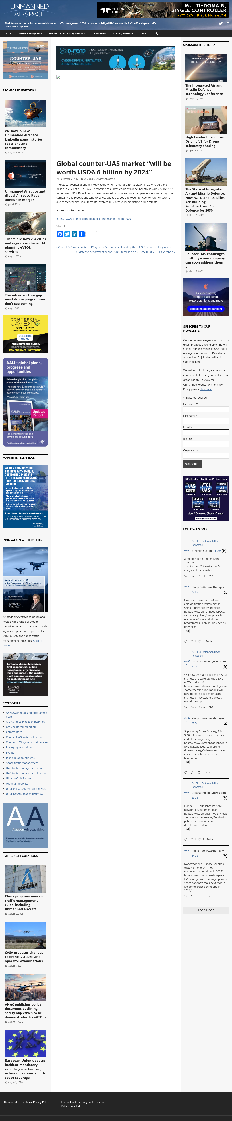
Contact (144, 33)
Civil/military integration (21, 727)
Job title (187, 438)
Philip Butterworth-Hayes (208, 587)
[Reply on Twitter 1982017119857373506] (186, 839)
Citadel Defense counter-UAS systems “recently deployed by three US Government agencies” (115, 247)
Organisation (190, 450)
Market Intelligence (29, 33)
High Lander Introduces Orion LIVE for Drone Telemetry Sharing (204, 141)
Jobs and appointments (20, 758)
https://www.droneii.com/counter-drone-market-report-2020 (93, 218)
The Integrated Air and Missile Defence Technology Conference (204, 89)
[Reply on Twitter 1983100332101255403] (186, 576)
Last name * (190, 415)
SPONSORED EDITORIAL (19, 90)
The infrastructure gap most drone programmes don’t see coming (25, 299)
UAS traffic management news (25, 768)
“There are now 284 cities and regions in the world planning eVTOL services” (25, 245)
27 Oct (195, 666)
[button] (156, 33)
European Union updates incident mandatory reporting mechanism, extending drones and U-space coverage (25, 1069)
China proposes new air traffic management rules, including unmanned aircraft (24, 902)
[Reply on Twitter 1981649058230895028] (186, 896)
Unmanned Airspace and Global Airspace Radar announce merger (25, 195)
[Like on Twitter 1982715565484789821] (200, 773)
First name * (190, 404)
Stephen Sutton (202, 550)
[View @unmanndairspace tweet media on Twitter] (187, 631)
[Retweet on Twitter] (193, 541)
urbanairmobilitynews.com (209, 661)
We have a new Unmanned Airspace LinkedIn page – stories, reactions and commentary (24, 139)
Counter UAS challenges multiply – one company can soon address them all (205, 260)
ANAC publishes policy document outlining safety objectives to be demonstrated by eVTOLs (25, 1010)
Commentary (14, 732)
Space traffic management (22, 763)
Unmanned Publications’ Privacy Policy (26, 1102)
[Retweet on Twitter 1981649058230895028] (193, 896)
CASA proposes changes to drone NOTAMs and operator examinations (24, 956)
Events (10, 752)
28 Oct (217, 551)
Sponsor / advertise (122, 33)
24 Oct (195, 855)
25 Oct (195, 797)
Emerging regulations (19, 747)
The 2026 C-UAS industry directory (67, 33)
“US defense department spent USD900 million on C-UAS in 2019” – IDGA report (123, 252)
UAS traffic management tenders (26, 773)
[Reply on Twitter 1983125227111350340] (186, 641)
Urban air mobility (17, 783)
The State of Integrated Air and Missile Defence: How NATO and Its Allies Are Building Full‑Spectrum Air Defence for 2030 (205, 200)
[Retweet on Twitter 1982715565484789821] (193, 773)
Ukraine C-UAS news (19, 778)
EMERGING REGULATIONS (20, 856)
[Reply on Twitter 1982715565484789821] (186, 773)
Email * (187, 427)
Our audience (99, 33)
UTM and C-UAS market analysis (99, 179)
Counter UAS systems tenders (24, 737)
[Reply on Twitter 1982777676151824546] (186, 707)
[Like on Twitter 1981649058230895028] (200, 896)
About (9, 33)
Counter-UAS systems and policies (27, 742)
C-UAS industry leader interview (25, 721)
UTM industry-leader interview (24, 794)
